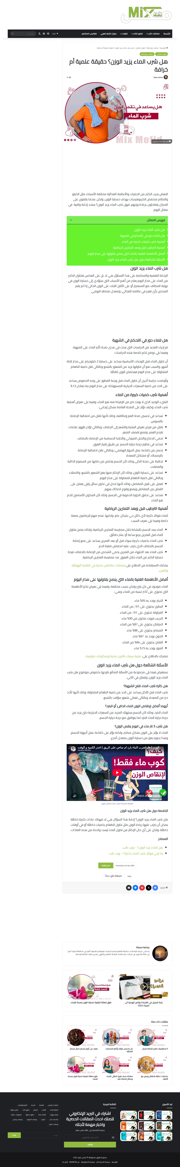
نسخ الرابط (106, 865)
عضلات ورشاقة (152, 48)
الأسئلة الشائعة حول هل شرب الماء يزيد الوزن (136, 259)
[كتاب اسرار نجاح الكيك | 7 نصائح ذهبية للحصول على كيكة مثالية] (128, 1115)
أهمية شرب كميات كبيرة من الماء (143, 242)
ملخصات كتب (153, 34)
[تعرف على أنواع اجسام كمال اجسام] (82, 1037)
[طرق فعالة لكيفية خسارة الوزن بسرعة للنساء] (82, 1065)
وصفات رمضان (17, 1119)
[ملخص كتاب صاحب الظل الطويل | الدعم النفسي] (128, 1136)
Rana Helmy (158, 77)
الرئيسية (167, 34)
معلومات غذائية (16, 1114)
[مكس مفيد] (146, 15)
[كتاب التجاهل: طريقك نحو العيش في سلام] (128, 1126)
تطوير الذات (138, 34)
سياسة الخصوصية (88, 1162)
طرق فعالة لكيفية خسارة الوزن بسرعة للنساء (83, 1077)
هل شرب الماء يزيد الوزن (149, 230)
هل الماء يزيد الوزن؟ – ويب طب (143, 847)
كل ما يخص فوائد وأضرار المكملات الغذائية (119, 1050)
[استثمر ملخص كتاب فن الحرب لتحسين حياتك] (146, 1115)
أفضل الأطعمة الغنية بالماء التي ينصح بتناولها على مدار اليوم (126, 253)
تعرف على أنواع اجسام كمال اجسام (84, 1049)
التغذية (41, 1105)
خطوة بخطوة (30, 1114)
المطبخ (35, 1110)
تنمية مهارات (54, 1114)
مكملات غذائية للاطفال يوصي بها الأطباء (154, 1077)
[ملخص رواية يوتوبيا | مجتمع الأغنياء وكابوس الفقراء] (164, 1126)
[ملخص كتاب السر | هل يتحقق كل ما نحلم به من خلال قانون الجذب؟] (146, 1136)
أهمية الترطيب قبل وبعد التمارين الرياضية (139, 247)
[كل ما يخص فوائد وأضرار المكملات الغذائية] (117, 1037)
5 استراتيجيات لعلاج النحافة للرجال (155, 1049)
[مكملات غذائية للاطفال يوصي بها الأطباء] (152, 1065)
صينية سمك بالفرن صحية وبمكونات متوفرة (113, 656)
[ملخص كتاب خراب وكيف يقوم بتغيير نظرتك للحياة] (164, 1136)
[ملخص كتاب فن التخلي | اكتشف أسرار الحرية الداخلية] (146, 1126)
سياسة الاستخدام (103, 1162)
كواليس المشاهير (89, 34)
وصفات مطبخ (53, 1124)
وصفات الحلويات (31, 1119)
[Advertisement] (117, 167)
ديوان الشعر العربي (109, 34)
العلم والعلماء (22, 1105)
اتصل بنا (65, 1162)
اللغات (44, 1110)
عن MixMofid (74, 1162)
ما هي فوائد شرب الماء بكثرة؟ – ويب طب (136, 853)
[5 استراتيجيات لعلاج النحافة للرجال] (152, 1037)
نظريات (125, 34)
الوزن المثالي (140, 48)
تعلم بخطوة (14, 1110)
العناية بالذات (54, 1110)
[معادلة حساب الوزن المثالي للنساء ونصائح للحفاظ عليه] (117, 1065)
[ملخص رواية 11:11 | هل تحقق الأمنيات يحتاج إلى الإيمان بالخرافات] (164, 1115)
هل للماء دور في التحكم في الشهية (142, 236)
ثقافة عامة (42, 1114)
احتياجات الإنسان (53, 1105)
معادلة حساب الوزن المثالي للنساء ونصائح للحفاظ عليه (119, 1077)
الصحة (33, 1105)
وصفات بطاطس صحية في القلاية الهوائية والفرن (120, 567)
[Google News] (113, 876)
